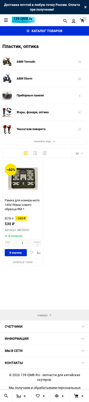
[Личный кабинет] (73, 20)
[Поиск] (65, 20)
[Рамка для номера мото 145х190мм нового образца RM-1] (23, 178)
